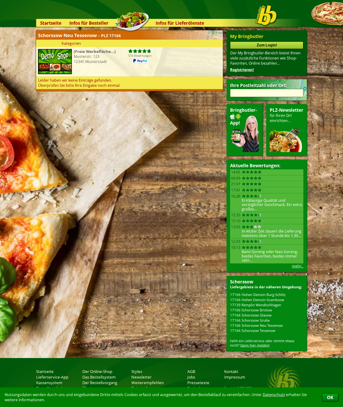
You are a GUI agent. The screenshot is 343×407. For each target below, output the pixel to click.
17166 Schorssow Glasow (251, 315)
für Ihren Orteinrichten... (286, 115)
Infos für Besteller (88, 23)
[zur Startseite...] (265, 15)
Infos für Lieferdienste (180, 23)
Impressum (234, 377)
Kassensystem (49, 382)
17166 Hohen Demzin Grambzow (257, 299)
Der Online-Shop (97, 371)
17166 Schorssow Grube (250, 320)
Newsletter (141, 377)
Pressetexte (198, 382)
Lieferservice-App (52, 377)
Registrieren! (242, 69)
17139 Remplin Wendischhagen (255, 305)
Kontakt (231, 371)
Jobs (191, 377)
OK (330, 397)
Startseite (50, 23)
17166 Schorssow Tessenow (252, 330)
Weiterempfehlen (147, 382)
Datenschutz (274, 394)
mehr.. (297, 266)
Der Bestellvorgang (99, 382)
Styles (136, 371)
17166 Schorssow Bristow (251, 310)
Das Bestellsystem (99, 377)
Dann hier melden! (255, 345)
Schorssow (241, 282)
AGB (191, 371)
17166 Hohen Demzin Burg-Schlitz (258, 294)
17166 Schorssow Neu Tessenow (256, 325)
